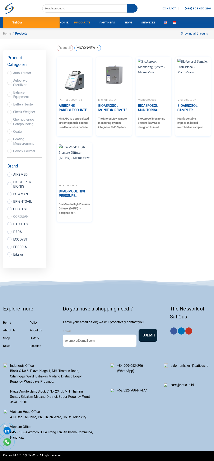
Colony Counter (24, 151)
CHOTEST (20, 209)
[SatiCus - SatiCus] (9, 8)
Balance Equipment (21, 94)
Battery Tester (23, 104)
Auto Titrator (22, 73)
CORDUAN (21, 217)
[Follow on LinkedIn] (181, 331)
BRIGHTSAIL (22, 201)
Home (64, 22)
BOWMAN (20, 194)
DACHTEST (21, 224)
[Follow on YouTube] (188, 331)
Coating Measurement (23, 141)
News (128, 22)
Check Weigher (24, 112)
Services (148, 22)
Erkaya (18, 254)
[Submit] (132, 8)
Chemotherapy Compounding (23, 121)
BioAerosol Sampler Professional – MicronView (191, 108)
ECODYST (20, 239)
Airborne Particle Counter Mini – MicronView (74, 108)
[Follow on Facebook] (173, 331)
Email (67, 331)
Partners (107, 22)
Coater (18, 132)
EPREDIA (20, 247)
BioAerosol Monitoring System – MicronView (148, 108)
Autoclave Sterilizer (20, 83)
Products (82, 22)
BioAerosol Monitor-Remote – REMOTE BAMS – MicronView (112, 108)
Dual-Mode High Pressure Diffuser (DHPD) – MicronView (74, 193)
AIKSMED (20, 174)
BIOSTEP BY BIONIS (22, 184)
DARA (17, 232)
